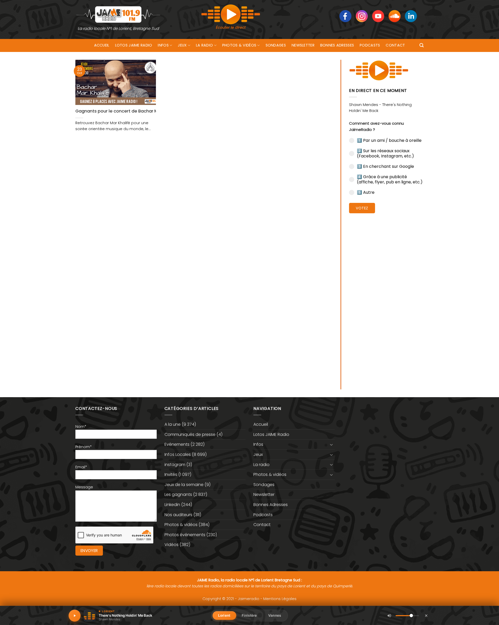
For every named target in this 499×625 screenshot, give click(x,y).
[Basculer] (332, 444)
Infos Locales (178, 454)
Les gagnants (178, 494)
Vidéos (172, 545)
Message (84, 487)
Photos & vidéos (239, 45)
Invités (171, 474)
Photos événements (185, 535)
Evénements (177, 444)
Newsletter (303, 45)
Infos (163, 45)
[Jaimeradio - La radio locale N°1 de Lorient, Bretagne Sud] (118, 14)
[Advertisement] (386, 297)
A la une (173, 424)
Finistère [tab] (249, 615)
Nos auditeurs (178, 515)
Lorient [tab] (224, 615)
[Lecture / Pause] (75, 616)
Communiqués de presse (190, 434)
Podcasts (370, 45)
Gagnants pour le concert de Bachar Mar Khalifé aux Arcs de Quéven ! (149, 111)
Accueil (101, 45)
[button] (421, 45)
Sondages (276, 45)
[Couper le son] (389, 615)
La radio (204, 45)
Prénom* (83, 446)
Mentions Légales (280, 598)
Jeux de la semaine (184, 485)
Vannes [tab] (274, 615)
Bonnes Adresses (337, 45)
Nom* (80, 426)
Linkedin (172, 505)
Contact (395, 45)
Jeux (182, 45)
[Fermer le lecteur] (426, 615)
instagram (175, 465)
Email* (81, 467)
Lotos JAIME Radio (133, 45)
